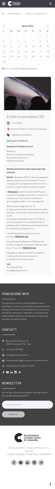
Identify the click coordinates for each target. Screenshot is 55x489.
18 (11, 51)
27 (26, 56)
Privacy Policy (32, 454)
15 (41, 46)
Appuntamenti (14, 13)
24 (4, 56)
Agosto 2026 (27, 26)
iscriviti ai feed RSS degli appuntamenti (20, 68)
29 (41, 56)
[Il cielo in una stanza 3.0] (27, 93)
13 (26, 46)
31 (4, 61)
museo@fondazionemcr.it (17, 355)
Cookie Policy (45, 454)
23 (48, 51)
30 (48, 56)
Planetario (13, 191)
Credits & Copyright (16, 454)
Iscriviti (13, 414)
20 (26, 51)
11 (11, 46)
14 (33, 46)
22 (41, 51)
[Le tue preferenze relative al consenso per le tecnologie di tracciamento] (50, 484)
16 (48, 46)
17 (4, 51)
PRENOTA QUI (21, 236)
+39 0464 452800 (14, 349)
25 (11, 56)
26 (19, 56)
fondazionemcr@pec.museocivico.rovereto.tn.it (27, 360)
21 (33, 51)
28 (33, 56)
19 (19, 51)
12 (19, 46)
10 (4, 46)
